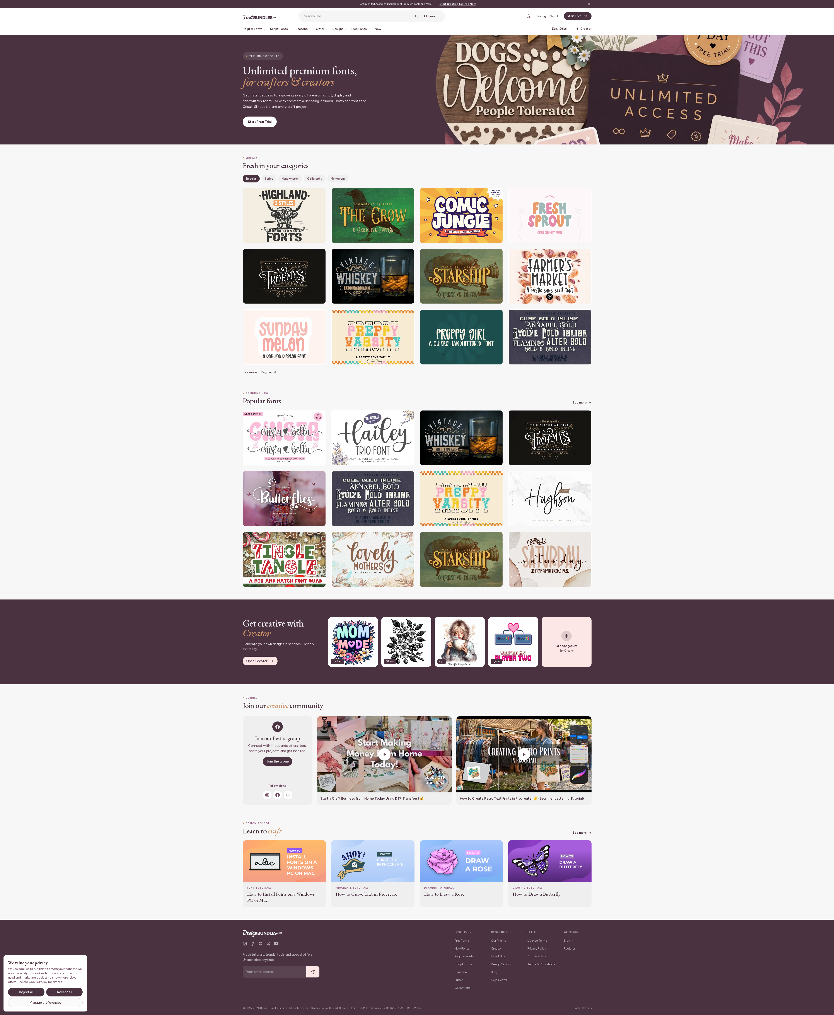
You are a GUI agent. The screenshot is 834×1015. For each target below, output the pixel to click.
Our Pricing (498, 941)
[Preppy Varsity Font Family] (373, 337)
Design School (501, 964)
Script (269, 178)
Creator (496, 948)
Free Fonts (462, 941)
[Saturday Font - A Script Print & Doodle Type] (550, 559)
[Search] (416, 16)
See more (580, 402)
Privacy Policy (536, 948)
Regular (251, 178)
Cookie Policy (536, 956)
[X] (268, 943)
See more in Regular (257, 372)
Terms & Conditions (541, 964)
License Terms (537, 941)
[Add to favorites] (320, 194)
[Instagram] (267, 795)
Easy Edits (498, 956)
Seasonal (461, 972)
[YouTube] (288, 795)
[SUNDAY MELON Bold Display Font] (284, 337)
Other (459, 980)
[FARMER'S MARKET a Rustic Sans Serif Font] (550, 276)
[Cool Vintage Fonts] (550, 337)
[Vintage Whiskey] (373, 276)
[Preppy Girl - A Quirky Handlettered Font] (461, 337)
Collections (463, 988)
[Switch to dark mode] (528, 16)
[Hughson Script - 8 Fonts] (550, 498)
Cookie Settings (582, 1008)
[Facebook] (277, 795)
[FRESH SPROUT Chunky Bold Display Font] (550, 215)
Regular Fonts (464, 956)
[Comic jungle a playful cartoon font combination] (461, 215)
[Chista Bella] (284, 437)
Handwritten (290, 178)
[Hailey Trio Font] (373, 437)
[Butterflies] (284, 498)
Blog (494, 972)
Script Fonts (463, 964)
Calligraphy (314, 178)
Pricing (541, 16)
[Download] (311, 194)
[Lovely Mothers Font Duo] (373, 559)
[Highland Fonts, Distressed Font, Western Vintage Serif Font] (284, 215)
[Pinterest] (260, 943)
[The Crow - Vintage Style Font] (373, 215)
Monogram (338, 178)
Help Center (499, 980)
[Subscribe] (312, 972)
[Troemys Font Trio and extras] (284, 276)
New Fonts (462, 948)
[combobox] (358, 16)
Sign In (554, 16)
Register (569, 948)
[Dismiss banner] (589, 4)
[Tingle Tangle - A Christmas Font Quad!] (284, 559)
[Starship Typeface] (461, 276)
